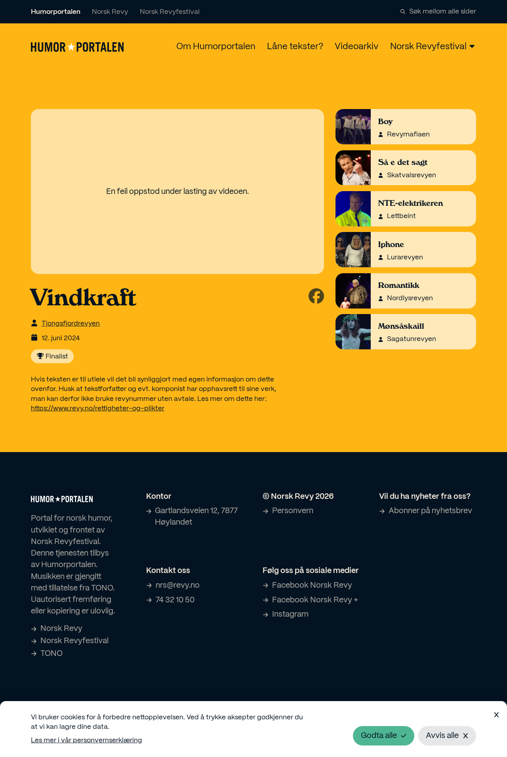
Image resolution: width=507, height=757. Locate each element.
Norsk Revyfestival (170, 12)
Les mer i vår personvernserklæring (86, 740)
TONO (51, 653)
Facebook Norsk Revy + (315, 600)
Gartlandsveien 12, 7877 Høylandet (196, 516)
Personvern (292, 511)
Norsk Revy (110, 12)
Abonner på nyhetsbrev (430, 511)
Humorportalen (55, 12)
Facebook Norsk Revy (312, 585)
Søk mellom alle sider (442, 11)
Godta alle (379, 736)
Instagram (290, 614)
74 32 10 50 (175, 600)
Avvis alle (442, 736)
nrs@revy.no (178, 585)
